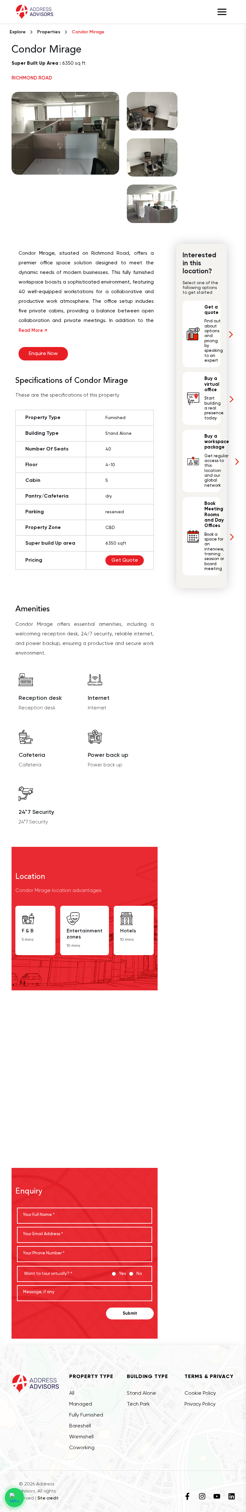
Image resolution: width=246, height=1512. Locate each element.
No (139, 1274)
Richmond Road (32, 78)
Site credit (48, 1498)
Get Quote (124, 560)
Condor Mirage (88, 32)
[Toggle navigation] (222, 12)
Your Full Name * (38, 1215)
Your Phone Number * (43, 1253)
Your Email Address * (43, 1234)
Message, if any (38, 1292)
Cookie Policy (200, 1393)
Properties (48, 32)
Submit (130, 1313)
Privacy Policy (200, 1404)
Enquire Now (43, 353)
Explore (18, 32)
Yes (122, 1274)
